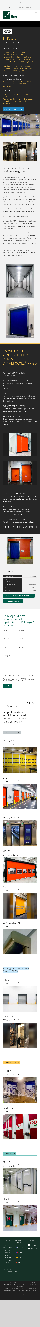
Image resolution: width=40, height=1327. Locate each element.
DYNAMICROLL (10, 740)
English (21, 1247)
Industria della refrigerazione (14, 79)
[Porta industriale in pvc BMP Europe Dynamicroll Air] (20, 894)
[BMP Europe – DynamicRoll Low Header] (20, 930)
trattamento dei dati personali (26, 675)
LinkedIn (33, 1245)
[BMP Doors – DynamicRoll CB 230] (20, 1206)
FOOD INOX (8, 1107)
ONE (5, 777)
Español (21, 1257)
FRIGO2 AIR (8, 1016)
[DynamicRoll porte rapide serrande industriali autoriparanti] (20, 748)
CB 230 (6, 1198)
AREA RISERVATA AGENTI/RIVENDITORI (10, 1269)
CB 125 (6, 1162)
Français (21, 1252)
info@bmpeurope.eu (19, 1292)
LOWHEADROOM (11, 922)
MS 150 (6, 851)
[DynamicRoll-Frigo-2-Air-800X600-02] (20, 1023)
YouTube (34, 1249)
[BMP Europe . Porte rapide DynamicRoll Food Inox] (20, 1115)
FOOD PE (7, 1070)
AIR (4, 886)
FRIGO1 (6, 979)
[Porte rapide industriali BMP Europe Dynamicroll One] (20, 784)
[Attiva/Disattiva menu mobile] (36, 12)
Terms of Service (13, 681)
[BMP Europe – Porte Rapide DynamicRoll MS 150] (20, 858)
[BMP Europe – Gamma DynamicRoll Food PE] (20, 1078)
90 (4, 814)
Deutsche (21, 1262)
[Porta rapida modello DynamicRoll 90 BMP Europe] (20, 821)
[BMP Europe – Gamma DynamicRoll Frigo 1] (20, 987)
